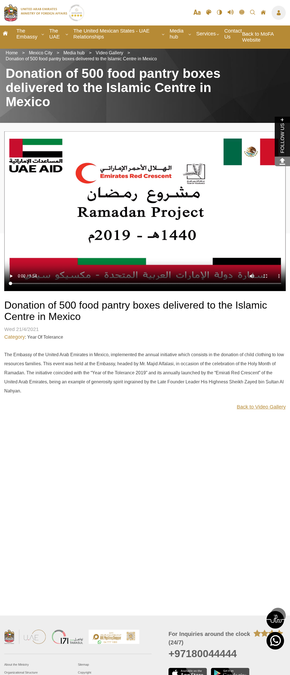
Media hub (177, 34)
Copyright (84, 672)
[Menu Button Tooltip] (279, 13)
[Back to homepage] (36, 19)
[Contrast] (219, 13)
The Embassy (26, 34)
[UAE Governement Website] (25, 637)
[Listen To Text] (231, 13)
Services (206, 34)
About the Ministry (16, 664)
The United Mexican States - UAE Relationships (111, 34)
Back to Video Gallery (261, 407)
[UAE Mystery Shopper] (114, 637)
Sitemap (83, 664)
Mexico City (40, 52)
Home (12, 52)
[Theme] (208, 13)
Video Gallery (109, 52)
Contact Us (233, 34)
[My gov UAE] (67, 637)
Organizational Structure (21, 672)
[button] (275, 620)
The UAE (54, 34)
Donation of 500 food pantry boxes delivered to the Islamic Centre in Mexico (81, 58)
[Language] (241, 13)
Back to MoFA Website (258, 37)
